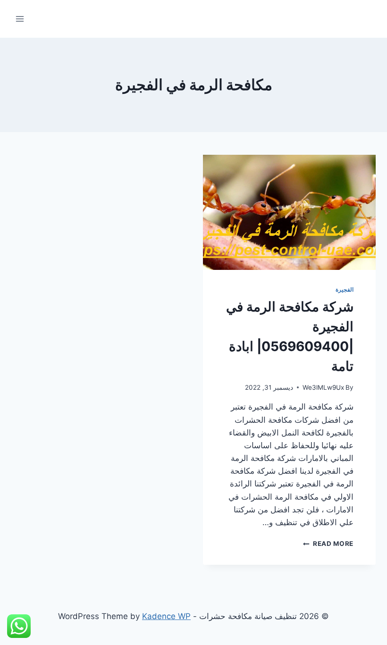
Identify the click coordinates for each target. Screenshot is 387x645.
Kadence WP (166, 616)
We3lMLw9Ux (323, 387)
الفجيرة (344, 289)
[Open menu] (20, 18)
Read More (328, 543)
